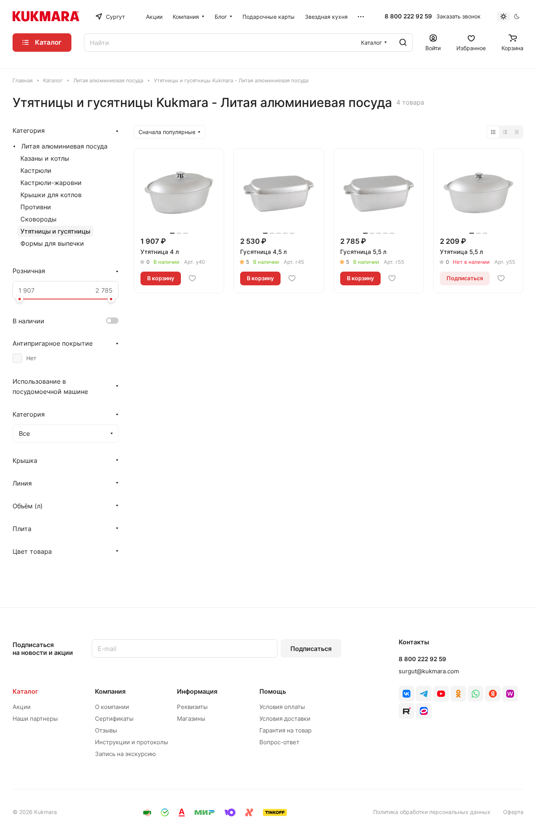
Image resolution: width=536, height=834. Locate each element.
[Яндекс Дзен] (493, 694)
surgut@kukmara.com (429, 671)
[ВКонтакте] (406, 694)
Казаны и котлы (44, 158)
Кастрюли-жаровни (51, 183)
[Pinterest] (510, 694)
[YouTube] (441, 694)
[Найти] (403, 42)
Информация (197, 691)
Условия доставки (284, 718)
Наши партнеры (35, 718)
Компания (110, 691)
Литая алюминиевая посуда (64, 146)
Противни (35, 207)
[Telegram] (424, 694)
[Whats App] (475, 694)
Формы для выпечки (52, 243)
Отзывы (106, 730)
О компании (112, 707)
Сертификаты (114, 718)
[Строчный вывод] (505, 132)
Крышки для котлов (51, 195)
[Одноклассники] (458, 694)
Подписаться (311, 649)
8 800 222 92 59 (408, 16)
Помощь (272, 691)
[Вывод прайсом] (517, 132)
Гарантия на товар (285, 730)
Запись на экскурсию (125, 754)
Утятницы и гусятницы (55, 231)
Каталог (25, 691)
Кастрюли (35, 170)
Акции (22, 707)
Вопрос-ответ (279, 742)
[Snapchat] (406, 711)
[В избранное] (192, 278)
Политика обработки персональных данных (431, 812)
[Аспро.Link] (424, 711)
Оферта (513, 812)
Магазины (191, 718)
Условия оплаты (282, 707)
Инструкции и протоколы (131, 742)
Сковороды (38, 219)
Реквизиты (192, 707)
